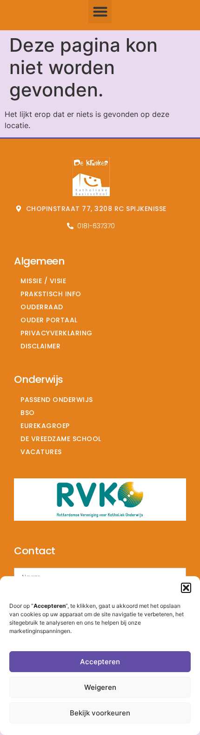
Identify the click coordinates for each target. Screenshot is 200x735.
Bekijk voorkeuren (100, 712)
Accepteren (100, 661)
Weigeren (100, 687)
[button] (186, 587)
